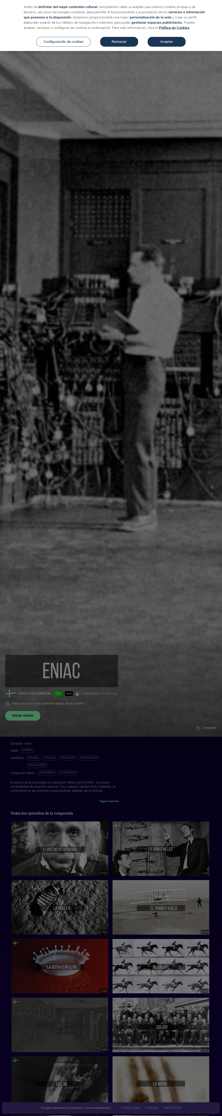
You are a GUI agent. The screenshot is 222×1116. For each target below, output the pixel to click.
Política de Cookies (174, 27)
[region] (111, 25)
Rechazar (119, 41)
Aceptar (166, 41)
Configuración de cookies (64, 41)
